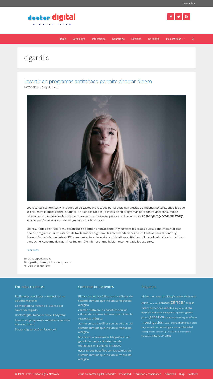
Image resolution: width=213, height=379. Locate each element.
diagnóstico (179, 308)
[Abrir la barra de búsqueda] (193, 39)
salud (59, 262)
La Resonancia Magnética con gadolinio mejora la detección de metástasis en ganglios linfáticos (103, 341)
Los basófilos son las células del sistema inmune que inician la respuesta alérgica (105, 300)
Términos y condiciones (147, 374)
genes (189, 312)
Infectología (99, 38)
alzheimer (148, 296)
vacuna (156, 335)
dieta (188, 308)
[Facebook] (170, 16)
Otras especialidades (39, 258)
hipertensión (171, 317)
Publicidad (170, 374)
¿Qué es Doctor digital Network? (97, 374)
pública (51, 262)
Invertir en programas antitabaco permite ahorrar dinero (88, 81)
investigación (152, 322)
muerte (193, 322)
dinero (42, 262)
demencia (156, 308)
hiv (179, 317)
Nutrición (136, 38)
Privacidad (125, 374)
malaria (167, 323)
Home (62, 38)
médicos (153, 327)
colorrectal (153, 303)
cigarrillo (32, 262)
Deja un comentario (39, 265)
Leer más (33, 250)
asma (158, 296)
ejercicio (146, 312)
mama (174, 322)
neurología (165, 327)
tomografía (186, 332)
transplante (146, 336)
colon (144, 303)
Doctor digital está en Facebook (35, 329)
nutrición (176, 327)
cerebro (180, 296)
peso (167, 332)
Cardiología (79, 38)
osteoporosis (148, 331)
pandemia (160, 332)
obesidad (187, 327)
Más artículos (173, 38)
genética (156, 317)
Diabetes (168, 308)
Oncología (153, 38)
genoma (145, 317)
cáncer (177, 302)
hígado (185, 317)
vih (162, 335)
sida (178, 331)
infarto (193, 317)
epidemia (180, 313)
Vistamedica (188, 3)
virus (168, 335)
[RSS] (186, 16)
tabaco (67, 262)
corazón (164, 303)
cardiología (168, 296)
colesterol (190, 296)
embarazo (157, 312)
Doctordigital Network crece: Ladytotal (40, 315)
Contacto (193, 374)
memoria (183, 322)
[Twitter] (178, 16)
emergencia (169, 312)
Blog (181, 374)
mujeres (145, 327)
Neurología (118, 38)
